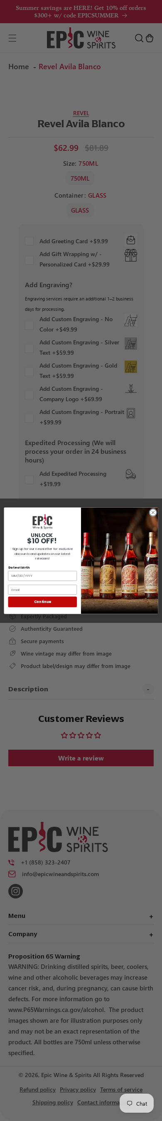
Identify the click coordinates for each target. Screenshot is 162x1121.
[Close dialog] (153, 512)
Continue (42, 601)
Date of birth (18, 567)
